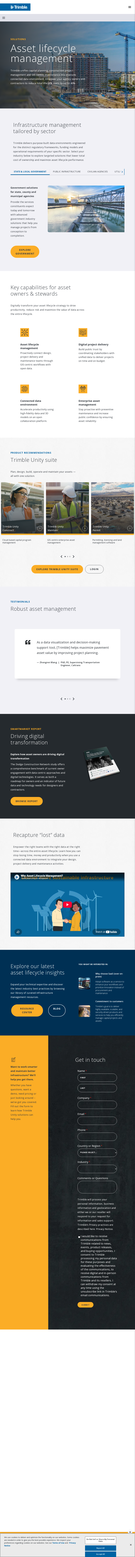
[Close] (131, 1545)
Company (90, 1098)
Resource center (27, 1010)
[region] (67, 520)
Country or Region (95, 1146)
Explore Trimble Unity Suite (57, 569)
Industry (89, 1162)
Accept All (100, 1554)
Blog (57, 1008)
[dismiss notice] (130, 1532)
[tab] (30, 172)
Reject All (101, 1548)
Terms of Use (58, 1543)
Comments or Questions (93, 1178)
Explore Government (25, 251)
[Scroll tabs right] (122, 172)
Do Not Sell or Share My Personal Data (100, 1540)
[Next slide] (73, 556)
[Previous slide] (61, 556)
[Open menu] (4, 18)
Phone (88, 1130)
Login (94, 569)
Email (87, 1114)
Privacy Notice (104, 1229)
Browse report (27, 801)
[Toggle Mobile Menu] (129, 7)
